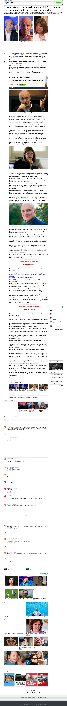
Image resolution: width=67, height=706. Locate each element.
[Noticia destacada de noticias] (9, 674)
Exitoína (47, 0)
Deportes (26, 696)
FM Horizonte (44, 697)
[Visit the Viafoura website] (46, 573)
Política (10, 696)
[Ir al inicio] (9, 3)
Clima (23, 696)
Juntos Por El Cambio (13, 397)
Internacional (20, 696)
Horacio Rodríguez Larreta (21, 397)
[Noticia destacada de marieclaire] (20, 674)
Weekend (27, 697)
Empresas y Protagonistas (43, 696)
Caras (44, 0)
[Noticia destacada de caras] (31, 674)
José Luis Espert (16, 56)
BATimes (41, 697)
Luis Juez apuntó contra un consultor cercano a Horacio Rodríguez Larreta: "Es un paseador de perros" (28, 263)
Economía (13, 696)
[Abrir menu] (4, 3)
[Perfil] (9, 672)
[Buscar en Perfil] (62, 0)
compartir (42, 430)
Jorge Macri (30, 192)
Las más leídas (53, 361)
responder (8, 430)
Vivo (58, 696)
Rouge (36, 697)
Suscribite (58, 2)
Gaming (56, 696)
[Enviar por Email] (5, 59)
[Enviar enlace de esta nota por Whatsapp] (5, 56)
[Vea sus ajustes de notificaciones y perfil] (62, 3)
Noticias (41, 0)
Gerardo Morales (26, 323)
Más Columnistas (58, 329)
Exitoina (54, 696)
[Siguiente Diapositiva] (47, 408)
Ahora (4, 696)
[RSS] (37, 692)
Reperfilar (34, 696)
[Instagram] (34, 692)
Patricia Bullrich (13, 279)
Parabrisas (33, 697)
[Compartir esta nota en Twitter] (5, 53)
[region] (26, 495)
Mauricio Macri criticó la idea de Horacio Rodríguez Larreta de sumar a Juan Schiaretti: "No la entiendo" (29, 308)
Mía (38, 697)
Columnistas (53, 307)
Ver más (60, 385)
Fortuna (30, 697)
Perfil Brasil (50, 0)
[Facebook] (27, 692)
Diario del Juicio (62, 696)
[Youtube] (32, 692)
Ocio (28, 696)
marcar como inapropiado (45, 431)
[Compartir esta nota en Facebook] (5, 51)
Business (38, 0)
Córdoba (31, 696)
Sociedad (16, 696)
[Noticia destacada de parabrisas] (43, 674)
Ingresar (54, 2)
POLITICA (5, 4)
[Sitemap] (39, 692)
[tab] (8, 423)
